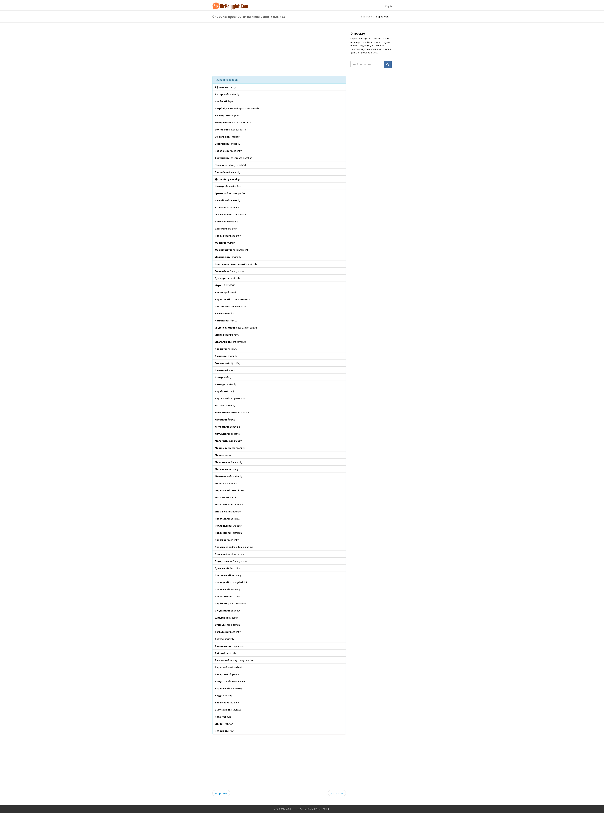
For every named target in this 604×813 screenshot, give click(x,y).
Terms (318, 809)
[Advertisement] (279, 49)
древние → (336, 793)
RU (329, 809)
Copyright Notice (306, 809)
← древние (221, 793)
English (389, 6)
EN (324, 809)
